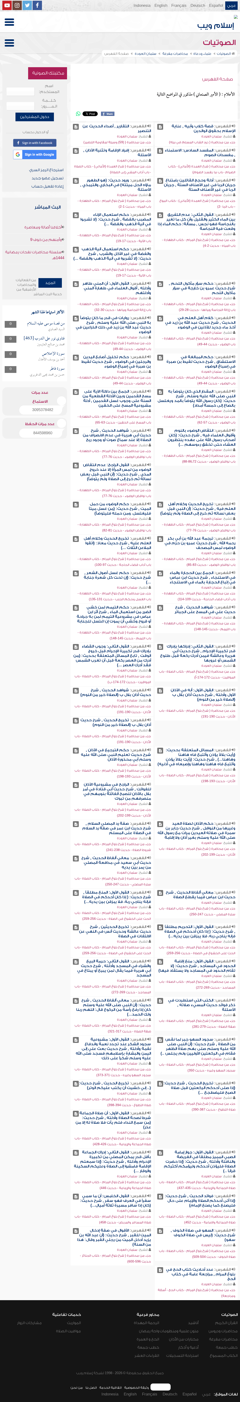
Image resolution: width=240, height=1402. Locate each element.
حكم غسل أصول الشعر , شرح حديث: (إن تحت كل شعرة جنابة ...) (117, 577)
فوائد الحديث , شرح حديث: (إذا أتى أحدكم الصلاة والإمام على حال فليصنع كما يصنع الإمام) (200, 1200)
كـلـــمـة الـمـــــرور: (49, 103)
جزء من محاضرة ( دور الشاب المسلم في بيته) (202, 142)
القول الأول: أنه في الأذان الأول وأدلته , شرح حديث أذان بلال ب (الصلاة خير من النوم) (203, 695)
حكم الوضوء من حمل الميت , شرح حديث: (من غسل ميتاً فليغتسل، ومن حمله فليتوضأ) (120, 508)
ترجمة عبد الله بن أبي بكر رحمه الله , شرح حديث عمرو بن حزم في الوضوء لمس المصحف (200, 543)
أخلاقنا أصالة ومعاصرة (43, 227)
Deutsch (198, 6)
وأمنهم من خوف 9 (46, 240)
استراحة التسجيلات (182, 1356)
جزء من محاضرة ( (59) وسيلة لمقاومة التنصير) (117, 142)
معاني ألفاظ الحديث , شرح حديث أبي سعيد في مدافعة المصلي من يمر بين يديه (116, 862)
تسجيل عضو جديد (48, 178)
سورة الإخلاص (53, 353)
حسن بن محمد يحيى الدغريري (47, 375)
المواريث (74, 1323)
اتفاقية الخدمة (110, 1387)
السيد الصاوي (56, 329)
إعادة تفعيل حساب (47, 186)
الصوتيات (220, 42)
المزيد (50, 283)
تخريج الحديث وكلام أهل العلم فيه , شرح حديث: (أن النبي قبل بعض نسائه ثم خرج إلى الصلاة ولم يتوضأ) (197, 508)
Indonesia (142, 6)
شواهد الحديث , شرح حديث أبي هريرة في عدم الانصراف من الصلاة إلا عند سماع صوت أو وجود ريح (117, 435)
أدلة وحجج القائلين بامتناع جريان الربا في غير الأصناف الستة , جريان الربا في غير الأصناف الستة (199, 185)
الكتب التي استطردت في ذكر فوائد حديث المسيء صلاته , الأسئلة (201, 1005)
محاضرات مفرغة (223, 1339)
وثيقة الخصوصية (136, 1387)
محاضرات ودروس (223, 1331)
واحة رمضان (149, 1331)
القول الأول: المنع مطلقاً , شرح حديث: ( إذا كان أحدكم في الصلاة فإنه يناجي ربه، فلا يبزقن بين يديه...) (116, 897)
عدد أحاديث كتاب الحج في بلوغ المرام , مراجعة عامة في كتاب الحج (200, 1274)
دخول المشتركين (34, 117)
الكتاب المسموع (224, 1356)
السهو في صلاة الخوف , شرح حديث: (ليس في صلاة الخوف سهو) (203, 1235)
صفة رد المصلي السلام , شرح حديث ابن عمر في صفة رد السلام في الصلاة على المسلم (116, 828)
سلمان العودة (211, 136)
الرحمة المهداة (146, 1323)
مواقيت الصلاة (68, 1331)
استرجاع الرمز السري (46, 170)
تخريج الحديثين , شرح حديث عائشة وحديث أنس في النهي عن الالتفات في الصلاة (115, 931)
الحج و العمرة (148, 1339)
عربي (231, 6)
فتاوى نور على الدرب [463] (44, 338)
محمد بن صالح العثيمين (51, 344)
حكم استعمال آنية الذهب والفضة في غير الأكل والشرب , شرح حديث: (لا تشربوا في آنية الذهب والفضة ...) (112, 254)
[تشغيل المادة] (160, 127)
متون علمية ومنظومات (179, 1331)
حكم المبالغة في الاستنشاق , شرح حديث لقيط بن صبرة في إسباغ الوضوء (200, 361)
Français (179, 6)
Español (216, 6)
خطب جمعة (227, 1347)
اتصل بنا (91, 1387)
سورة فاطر (57, 368)
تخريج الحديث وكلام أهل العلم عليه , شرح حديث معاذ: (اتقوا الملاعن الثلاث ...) (117, 543)
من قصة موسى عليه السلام (46, 323)
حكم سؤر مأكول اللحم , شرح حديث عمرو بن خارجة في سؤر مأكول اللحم (202, 288)
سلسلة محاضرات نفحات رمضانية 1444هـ (34, 255)
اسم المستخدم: (49, 89)
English (160, 6)
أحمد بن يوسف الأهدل (51, 359)
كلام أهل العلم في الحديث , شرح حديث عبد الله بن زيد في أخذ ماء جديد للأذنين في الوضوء (200, 322)
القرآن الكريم (226, 1323)
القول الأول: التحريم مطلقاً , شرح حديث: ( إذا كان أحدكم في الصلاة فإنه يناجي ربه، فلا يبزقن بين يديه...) (199, 931)
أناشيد (193, 1323)
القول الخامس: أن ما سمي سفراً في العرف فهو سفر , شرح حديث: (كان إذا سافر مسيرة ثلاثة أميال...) (115, 1200)
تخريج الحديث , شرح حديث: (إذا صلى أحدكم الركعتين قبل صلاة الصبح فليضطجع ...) (199, 1088)
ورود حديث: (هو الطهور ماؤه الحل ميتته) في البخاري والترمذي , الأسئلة (115, 185)
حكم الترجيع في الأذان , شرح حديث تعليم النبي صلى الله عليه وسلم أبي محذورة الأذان (116, 755)
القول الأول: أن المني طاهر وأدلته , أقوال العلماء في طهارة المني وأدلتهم (116, 288)
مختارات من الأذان (184, 1339)
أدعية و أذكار (188, 1347)
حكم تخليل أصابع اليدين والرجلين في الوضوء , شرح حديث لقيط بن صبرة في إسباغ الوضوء (116, 361)
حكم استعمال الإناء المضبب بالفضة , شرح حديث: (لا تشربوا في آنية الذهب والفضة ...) (115, 219)
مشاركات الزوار (29, 1323)
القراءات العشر (147, 1356)
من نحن (77, 1387)
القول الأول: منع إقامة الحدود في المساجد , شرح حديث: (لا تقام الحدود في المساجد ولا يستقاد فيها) (196, 966)
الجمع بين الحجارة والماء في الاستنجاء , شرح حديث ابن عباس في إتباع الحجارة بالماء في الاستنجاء (202, 577)
